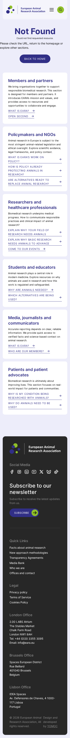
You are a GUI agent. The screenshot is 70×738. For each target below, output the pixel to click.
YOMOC (52, 726)
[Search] (60, 9)
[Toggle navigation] (52, 10)
